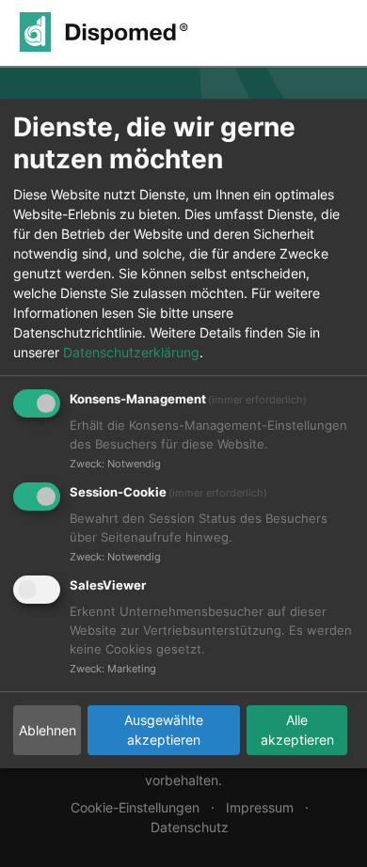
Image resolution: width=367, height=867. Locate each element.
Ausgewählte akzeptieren (163, 730)
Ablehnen (47, 730)
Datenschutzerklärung (131, 352)
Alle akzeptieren (297, 730)
